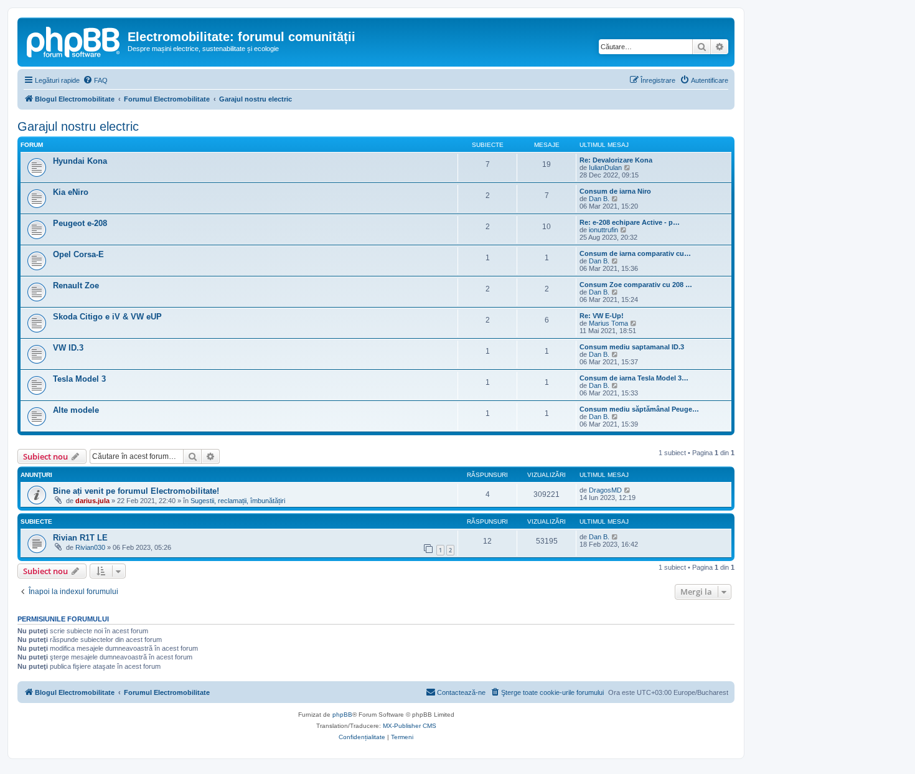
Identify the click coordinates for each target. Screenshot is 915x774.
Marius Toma (608, 323)
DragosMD (605, 490)
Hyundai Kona (80, 161)
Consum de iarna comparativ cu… (635, 253)
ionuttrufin (603, 230)
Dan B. (599, 198)
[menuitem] (95, 80)
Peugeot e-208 (80, 223)
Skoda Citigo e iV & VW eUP (107, 316)
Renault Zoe (76, 285)
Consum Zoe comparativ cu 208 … (636, 284)
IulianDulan (605, 167)
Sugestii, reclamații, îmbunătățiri (237, 500)
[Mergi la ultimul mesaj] (628, 490)
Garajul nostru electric (78, 126)
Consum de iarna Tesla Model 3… (634, 378)
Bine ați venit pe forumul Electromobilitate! (136, 491)
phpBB (342, 714)
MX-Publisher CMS (409, 725)
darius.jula (92, 500)
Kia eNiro (70, 192)
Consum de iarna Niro (615, 191)
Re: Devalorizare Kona (616, 160)
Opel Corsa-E (78, 254)
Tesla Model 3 (79, 379)
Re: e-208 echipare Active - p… (630, 222)
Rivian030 (90, 547)
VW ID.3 (68, 347)
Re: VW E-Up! (602, 315)
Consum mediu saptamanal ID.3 (632, 347)
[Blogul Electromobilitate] (74, 40)
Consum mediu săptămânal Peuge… (639, 409)
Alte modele (76, 410)
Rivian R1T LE (80, 537)
